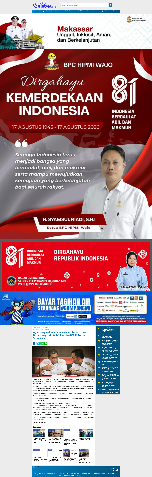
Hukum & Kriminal (61, 11)
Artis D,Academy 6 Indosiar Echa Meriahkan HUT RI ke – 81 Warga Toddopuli (110, 336)
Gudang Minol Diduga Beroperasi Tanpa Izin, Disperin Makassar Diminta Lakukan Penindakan (109, 329)
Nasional (95, 11)
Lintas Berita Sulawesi (86, 473)
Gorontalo (119, 11)
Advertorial (39, 327)
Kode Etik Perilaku (75, 473)
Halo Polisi (87, 11)
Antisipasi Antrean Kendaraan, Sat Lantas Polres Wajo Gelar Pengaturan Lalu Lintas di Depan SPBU (110, 349)
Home (35, 11)
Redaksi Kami (110, 473)
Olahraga (41, 11)
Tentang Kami (78, 475)
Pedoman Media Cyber (99, 473)
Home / (35, 327)
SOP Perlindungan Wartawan (66, 475)
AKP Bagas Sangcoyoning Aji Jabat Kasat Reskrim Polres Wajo (110, 363)
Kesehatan (73, 11)
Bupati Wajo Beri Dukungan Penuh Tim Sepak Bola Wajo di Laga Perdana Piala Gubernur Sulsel (110, 342)
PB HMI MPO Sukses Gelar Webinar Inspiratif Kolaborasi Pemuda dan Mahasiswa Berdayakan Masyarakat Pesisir (110, 377)
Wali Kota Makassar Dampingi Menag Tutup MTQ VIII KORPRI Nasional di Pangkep (110, 391)
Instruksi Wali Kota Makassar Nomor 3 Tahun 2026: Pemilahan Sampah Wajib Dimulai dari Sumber (110, 369)
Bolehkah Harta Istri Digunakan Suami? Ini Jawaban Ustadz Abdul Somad (108, 384)
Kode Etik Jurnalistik (64, 473)
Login (113, 11)
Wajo (101, 11)
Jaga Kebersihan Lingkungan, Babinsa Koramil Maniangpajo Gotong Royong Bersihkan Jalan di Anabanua (110, 356)
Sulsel (107, 11)
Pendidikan (50, 11)
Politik (80, 11)
